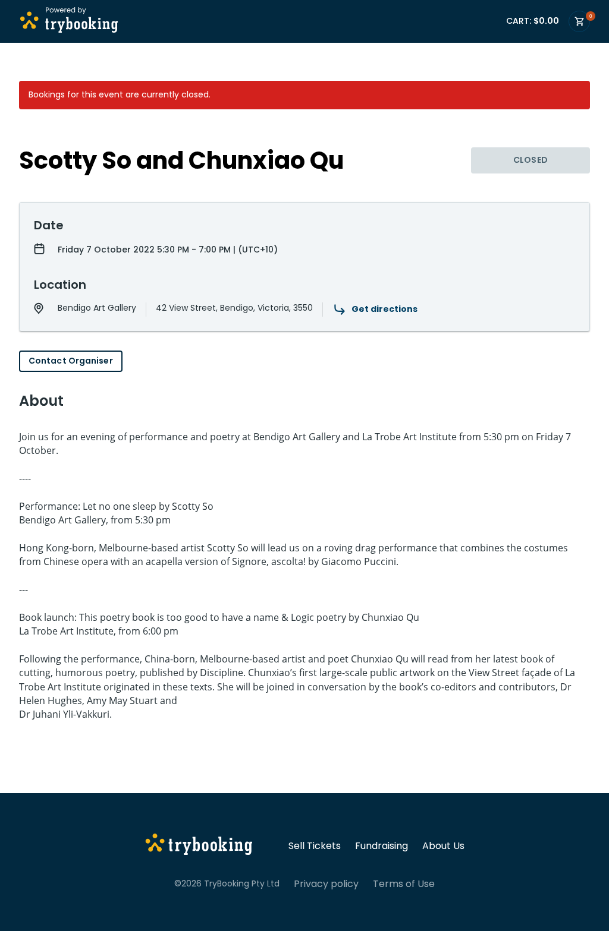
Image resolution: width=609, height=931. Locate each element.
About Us (443, 846)
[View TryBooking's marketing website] (199, 846)
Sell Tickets (314, 846)
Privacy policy (326, 884)
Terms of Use (404, 884)
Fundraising (381, 846)
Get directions (384, 309)
